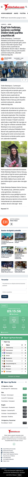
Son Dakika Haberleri (8, 459)
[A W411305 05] (14, 154)
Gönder (4, 296)
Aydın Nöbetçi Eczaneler (9, 448)
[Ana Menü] (1, 7)
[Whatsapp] (14, 444)
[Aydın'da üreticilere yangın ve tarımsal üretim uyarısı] (7, 250)
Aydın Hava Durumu (8, 450)
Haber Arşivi (6, 461)
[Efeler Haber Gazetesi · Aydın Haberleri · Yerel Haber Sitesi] (14, 7)
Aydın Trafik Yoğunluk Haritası (10, 454)
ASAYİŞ (16, 13)
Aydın (9, 24)
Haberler (3, 24)
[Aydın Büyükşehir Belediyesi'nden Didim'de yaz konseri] (7, 264)
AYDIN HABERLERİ (6, 13)
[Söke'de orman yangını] (21, 236)
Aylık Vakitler (5, 332)
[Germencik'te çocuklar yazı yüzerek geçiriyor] (7, 236)
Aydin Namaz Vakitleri (8, 452)
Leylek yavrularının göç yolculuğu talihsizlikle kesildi (20, 271)
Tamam (19, 475)
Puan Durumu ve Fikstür (9, 455)
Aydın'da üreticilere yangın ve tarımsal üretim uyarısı (14, 18)
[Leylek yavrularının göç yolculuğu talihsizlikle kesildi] (21, 264)
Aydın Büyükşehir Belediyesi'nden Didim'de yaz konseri (7, 271)
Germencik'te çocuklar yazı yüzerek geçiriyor (7, 242)
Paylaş (4, 79)
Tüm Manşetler (7, 457)
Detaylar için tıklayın (14, 376)
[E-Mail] (11, 224)
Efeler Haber (14, 220)
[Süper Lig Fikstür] (26, 382)
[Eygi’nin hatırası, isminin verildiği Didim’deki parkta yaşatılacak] (14, 69)
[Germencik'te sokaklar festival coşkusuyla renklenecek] (21, 250)
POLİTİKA (23, 13)
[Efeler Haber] (5, 222)
